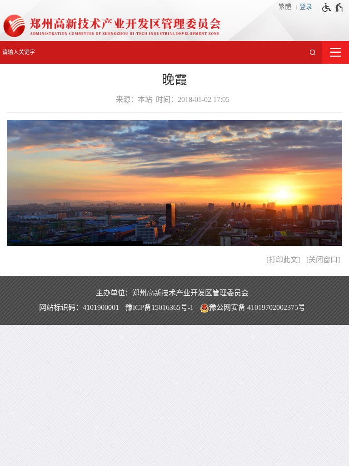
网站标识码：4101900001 (79, 307)
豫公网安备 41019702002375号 (257, 307)
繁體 (285, 6)
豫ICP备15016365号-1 (159, 307)
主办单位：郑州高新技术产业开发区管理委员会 (172, 293)
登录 (305, 6)
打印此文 (283, 259)
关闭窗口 (323, 259)
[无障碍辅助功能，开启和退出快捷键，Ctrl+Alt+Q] (332, 7)
